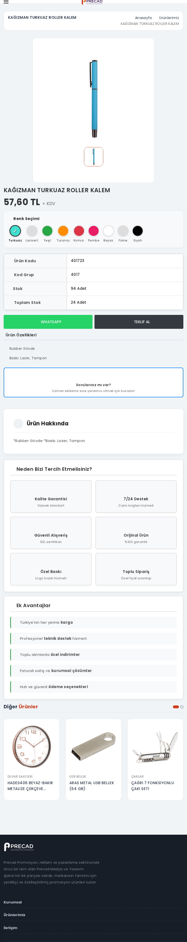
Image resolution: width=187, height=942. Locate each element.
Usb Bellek (77, 776)
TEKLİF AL (141, 321)
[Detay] (31, 769)
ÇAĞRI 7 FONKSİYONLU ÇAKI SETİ (152, 785)
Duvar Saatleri (20, 776)
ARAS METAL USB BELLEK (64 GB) (91, 785)
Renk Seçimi (26, 218)
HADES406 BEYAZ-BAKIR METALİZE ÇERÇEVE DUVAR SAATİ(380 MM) (30, 786)
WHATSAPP (50, 321)
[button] (176, 706)
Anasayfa (143, 17)
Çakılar (137, 776)
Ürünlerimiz (169, 17)
